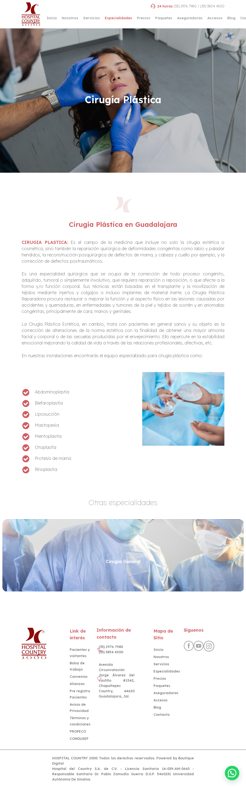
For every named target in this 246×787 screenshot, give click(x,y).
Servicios (161, 664)
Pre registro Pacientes (80, 694)
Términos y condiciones (80, 721)
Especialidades (167, 671)
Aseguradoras (166, 693)
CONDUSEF (79, 738)
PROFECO (78, 731)
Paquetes (162, 686)
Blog (157, 707)
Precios (160, 678)
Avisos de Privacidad (79, 707)
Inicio (158, 649)
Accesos (160, 700)
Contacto (162, 714)
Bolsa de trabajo (77, 666)
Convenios (78, 676)
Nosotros (161, 657)
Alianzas (77, 684)
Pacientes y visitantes (80, 652)
